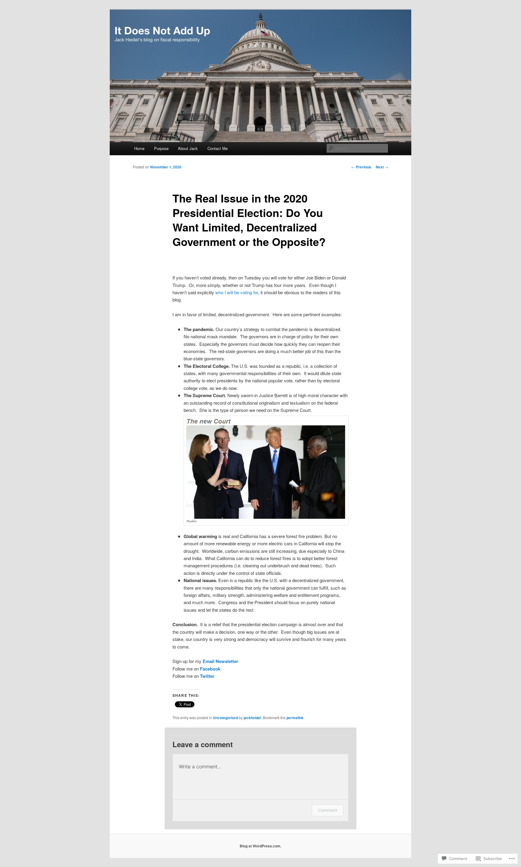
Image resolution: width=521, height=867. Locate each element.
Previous (361, 167)
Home (139, 148)
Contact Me (217, 148)
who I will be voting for (236, 292)
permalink (295, 717)
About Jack (188, 148)
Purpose (161, 148)
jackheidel (252, 717)
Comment (327, 810)
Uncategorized (225, 717)
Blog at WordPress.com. (260, 846)
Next (382, 167)
